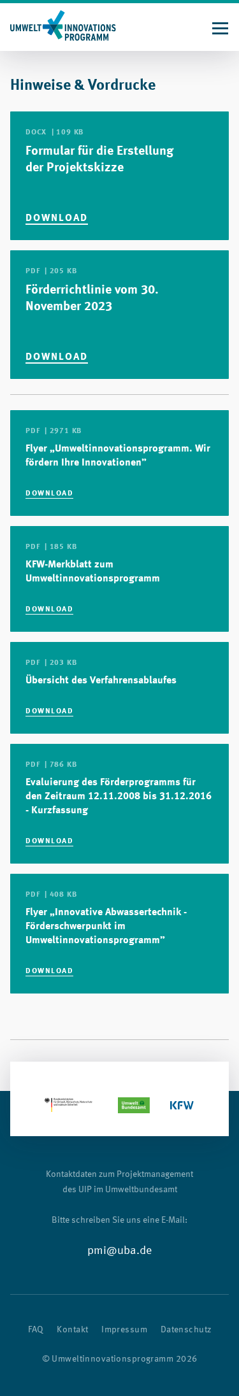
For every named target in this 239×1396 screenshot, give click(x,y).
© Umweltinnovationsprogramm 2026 (120, 1359)
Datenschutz (186, 1329)
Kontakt (72, 1329)
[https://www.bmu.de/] (68, 1105)
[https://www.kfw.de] (182, 1105)
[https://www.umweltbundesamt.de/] (134, 1105)
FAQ (36, 1329)
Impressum (124, 1329)
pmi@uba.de (119, 1251)
